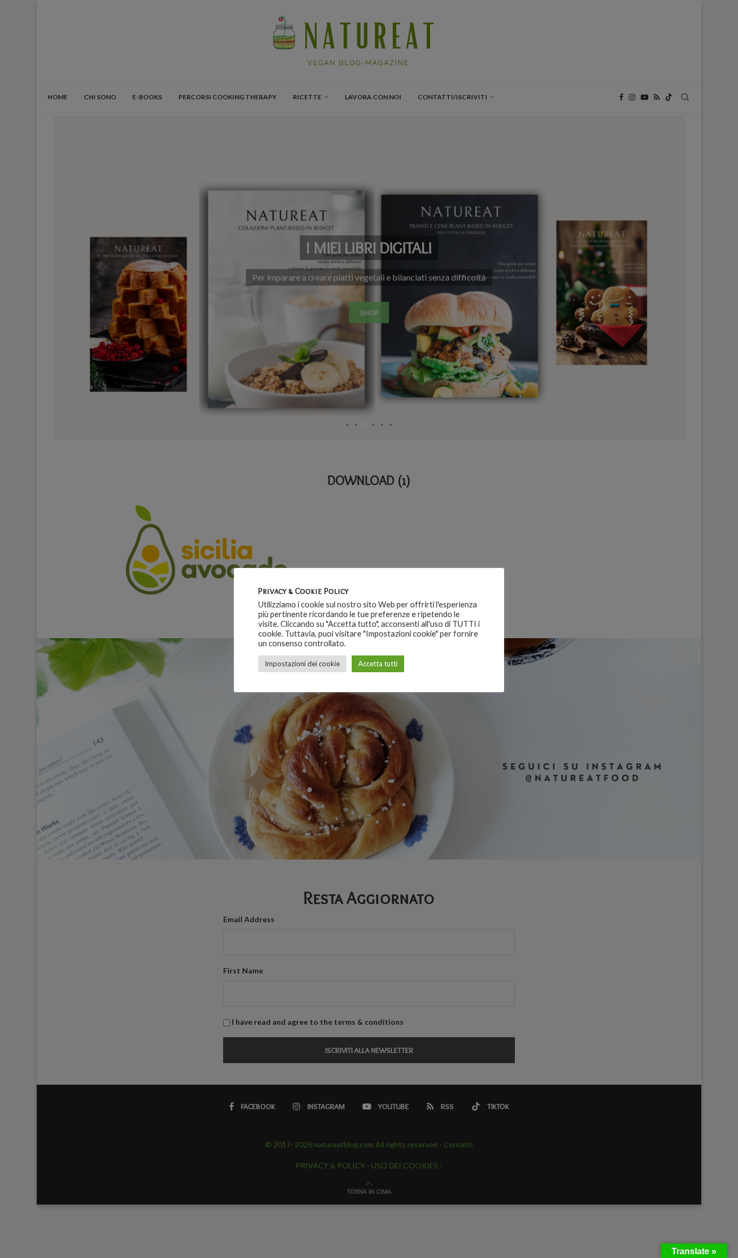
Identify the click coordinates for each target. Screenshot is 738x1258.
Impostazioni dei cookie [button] (302, 663)
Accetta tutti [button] (378, 663)
